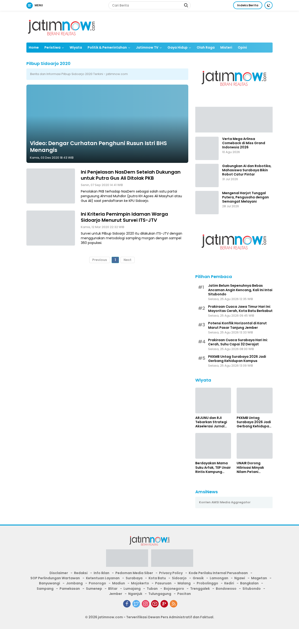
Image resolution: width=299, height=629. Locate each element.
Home (34, 47)
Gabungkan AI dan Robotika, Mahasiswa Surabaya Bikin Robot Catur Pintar (246, 170)
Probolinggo (207, 583)
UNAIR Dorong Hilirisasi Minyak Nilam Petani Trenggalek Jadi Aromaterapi (250, 467)
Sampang (45, 588)
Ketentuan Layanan (103, 578)
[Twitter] (136, 604)
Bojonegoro (174, 588)
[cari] (186, 5)
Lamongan (219, 578)
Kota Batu (157, 578)
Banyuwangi (49, 583)
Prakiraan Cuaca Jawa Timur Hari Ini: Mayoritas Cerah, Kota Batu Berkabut (240, 308)
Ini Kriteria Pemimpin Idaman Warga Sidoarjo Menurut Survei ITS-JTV (124, 217)
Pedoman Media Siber (134, 573)
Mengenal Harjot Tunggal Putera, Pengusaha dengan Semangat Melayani (245, 197)
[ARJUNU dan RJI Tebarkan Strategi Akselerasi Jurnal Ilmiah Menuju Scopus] (213, 400)
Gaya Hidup (177, 47)
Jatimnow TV (147, 47)
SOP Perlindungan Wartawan (55, 578)
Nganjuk (135, 593)
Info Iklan (101, 573)
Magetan (259, 578)
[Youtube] (155, 604)
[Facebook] (127, 604)
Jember (115, 593)
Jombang (74, 583)
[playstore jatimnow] (127, 559)
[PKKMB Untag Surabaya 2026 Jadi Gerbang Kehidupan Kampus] (255, 400)
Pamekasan (70, 588)
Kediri (229, 583)
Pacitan (184, 593)
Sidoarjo (179, 578)
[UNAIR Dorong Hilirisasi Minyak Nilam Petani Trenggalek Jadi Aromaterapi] (255, 446)
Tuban (152, 588)
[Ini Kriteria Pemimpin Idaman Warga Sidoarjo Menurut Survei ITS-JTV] (50, 228)
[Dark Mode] (268, 5)
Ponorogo (97, 583)
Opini (242, 47)
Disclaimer (59, 573)
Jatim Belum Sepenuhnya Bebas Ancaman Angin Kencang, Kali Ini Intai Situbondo (240, 289)
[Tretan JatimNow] (234, 119)
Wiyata (76, 47)
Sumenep (94, 588)
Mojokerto (140, 583)
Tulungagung (159, 593)
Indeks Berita (247, 5)
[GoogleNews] (164, 604)
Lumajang (132, 588)
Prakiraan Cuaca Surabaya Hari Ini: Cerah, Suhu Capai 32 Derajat (238, 342)
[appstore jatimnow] (172, 559)
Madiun (118, 583)
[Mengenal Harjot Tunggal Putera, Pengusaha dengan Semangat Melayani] (207, 202)
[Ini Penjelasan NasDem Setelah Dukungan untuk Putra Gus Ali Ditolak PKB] (50, 186)
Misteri (226, 47)
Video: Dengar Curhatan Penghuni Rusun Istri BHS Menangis (98, 146)
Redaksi (81, 573)
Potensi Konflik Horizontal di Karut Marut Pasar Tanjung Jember (237, 325)
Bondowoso (226, 588)
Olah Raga (206, 47)
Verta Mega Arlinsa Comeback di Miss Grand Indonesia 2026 (243, 143)
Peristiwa (52, 47)
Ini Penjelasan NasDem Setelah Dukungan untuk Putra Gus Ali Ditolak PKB (131, 175)
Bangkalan (249, 583)
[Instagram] (145, 604)
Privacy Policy (171, 573)
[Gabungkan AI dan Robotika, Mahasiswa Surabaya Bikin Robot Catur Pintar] (207, 175)
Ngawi (239, 578)
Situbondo (251, 588)
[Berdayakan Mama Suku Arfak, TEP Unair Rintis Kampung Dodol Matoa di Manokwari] (213, 446)
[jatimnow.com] (61, 26)
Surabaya (134, 578)
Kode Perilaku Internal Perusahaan (218, 573)
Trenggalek (200, 588)
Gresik (198, 578)
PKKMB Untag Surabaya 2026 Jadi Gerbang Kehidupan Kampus (237, 358)
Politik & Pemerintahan (107, 47)
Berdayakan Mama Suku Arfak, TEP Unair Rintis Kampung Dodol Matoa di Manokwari (213, 467)
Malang (184, 583)
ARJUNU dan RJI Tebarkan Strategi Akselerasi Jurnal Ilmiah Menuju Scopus (211, 422)
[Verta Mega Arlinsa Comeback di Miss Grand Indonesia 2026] (207, 148)
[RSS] (173, 604)
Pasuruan (163, 583)
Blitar (112, 588)
